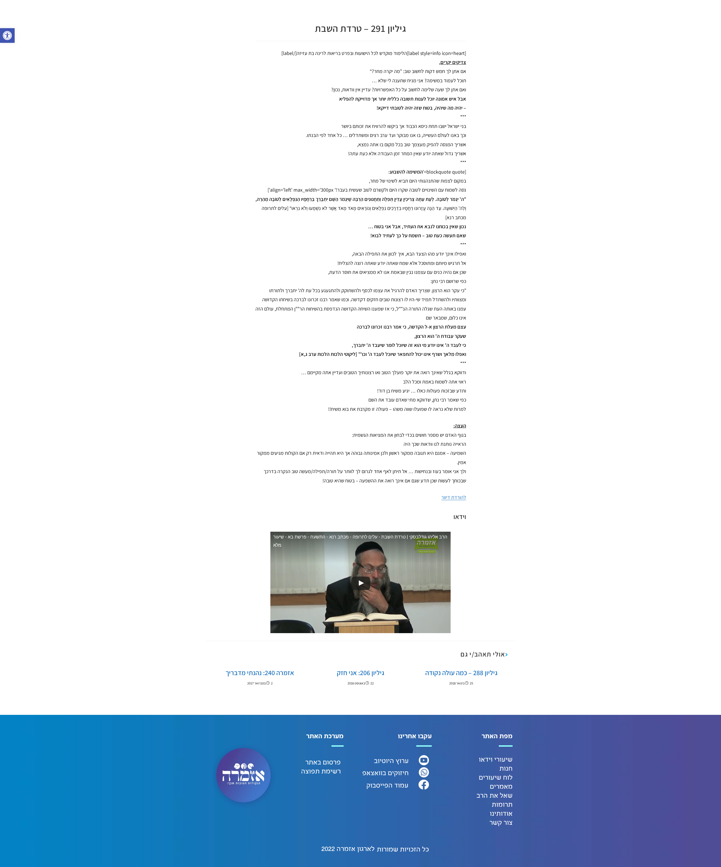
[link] (7, 35)
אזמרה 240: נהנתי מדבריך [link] (260, 672)
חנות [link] (506, 768)
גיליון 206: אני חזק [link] (360, 672)
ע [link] (407, 761)
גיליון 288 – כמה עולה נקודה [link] (461, 672)
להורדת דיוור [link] (453, 497)
